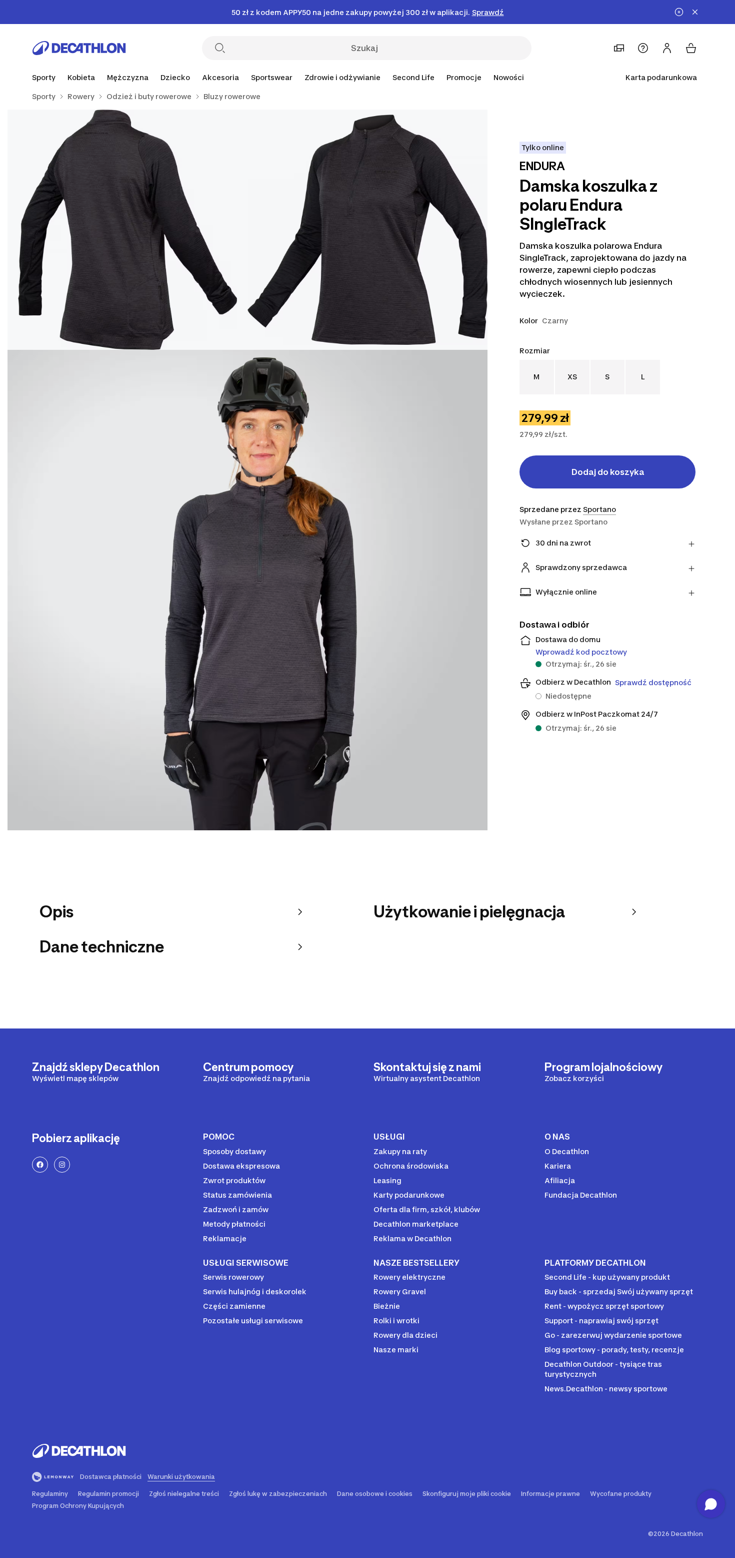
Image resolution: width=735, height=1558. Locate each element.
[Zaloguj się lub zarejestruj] (667, 48)
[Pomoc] (643, 48)
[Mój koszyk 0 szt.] (691, 48)
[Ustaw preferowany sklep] (619, 48)
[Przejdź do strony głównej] (79, 48)
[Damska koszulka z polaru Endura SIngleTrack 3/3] (248, 590)
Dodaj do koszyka (608, 472)
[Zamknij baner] (695, 12)
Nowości (509, 77)
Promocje (464, 77)
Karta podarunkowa (661, 77)
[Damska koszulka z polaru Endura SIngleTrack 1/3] (368, 230)
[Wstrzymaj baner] (679, 12)
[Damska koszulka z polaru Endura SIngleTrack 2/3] (128, 230)
